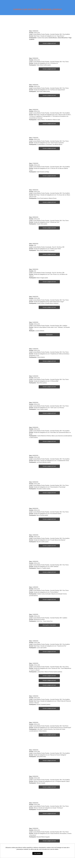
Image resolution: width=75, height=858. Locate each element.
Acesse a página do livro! (49, 43)
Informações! (49, 334)
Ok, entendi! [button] (37, 853)
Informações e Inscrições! (49, 625)
